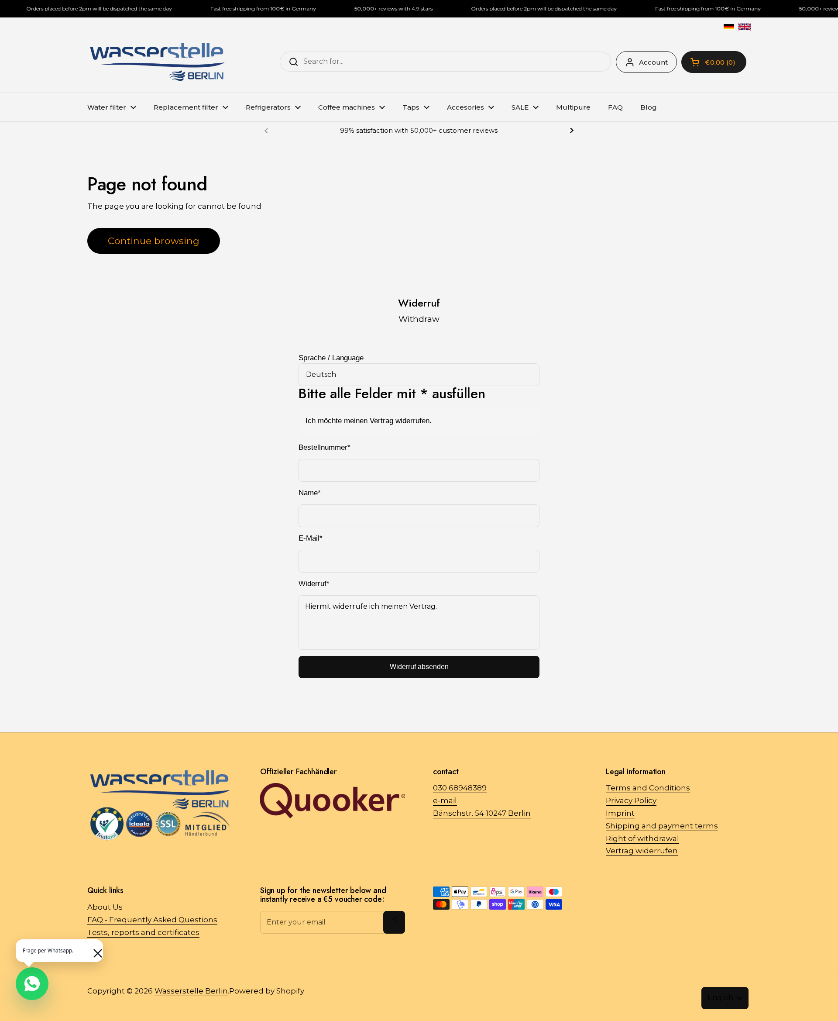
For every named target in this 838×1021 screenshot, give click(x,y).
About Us (105, 907)
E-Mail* (311, 538)
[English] (744, 26)
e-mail (445, 800)
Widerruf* (314, 583)
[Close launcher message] (93, 949)
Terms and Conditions (648, 787)
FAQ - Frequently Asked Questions (152, 919)
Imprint (620, 813)
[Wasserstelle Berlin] (157, 62)
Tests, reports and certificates (143, 932)
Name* (310, 493)
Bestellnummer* (324, 447)
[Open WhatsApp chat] (32, 983)
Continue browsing (153, 240)
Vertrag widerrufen (642, 850)
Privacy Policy (631, 800)
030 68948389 (460, 787)
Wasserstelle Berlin (191, 991)
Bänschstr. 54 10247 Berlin (482, 813)
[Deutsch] (729, 26)
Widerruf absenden (419, 666)
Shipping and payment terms (662, 825)
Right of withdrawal (642, 838)
